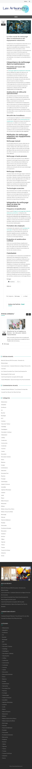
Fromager (3, 478)
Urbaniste (3, 553)
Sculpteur (3, 533)
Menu (25, 1)
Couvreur (3, 448)
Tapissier (3, 542)
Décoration (3, 454)
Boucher (3, 412)
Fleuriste (3, 476)
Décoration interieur (6, 456)
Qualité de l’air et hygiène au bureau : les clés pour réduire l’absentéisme (16, 333)
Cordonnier (3, 445)
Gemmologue (4, 481)
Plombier (3, 522)
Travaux (3, 547)
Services (3, 536)
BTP (2, 418)
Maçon (2, 498)
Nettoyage (17, 296)
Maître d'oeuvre (5, 500)
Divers (2, 459)
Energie (3, 465)
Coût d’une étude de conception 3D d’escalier (12, 376)
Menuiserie (3, 503)
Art (2, 410)
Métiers (3, 506)
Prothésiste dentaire (6, 528)
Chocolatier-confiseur (6, 432)
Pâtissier (3, 517)
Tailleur (2, 539)
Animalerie (3, 404)
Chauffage (3, 426)
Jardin (2, 495)
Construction (4, 443)
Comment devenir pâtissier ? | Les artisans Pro (12, 389)
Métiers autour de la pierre (7, 509)
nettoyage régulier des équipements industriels (19, 70)
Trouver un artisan (5, 550)
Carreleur (3, 421)
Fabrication (3, 470)
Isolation (3, 492)
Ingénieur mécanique (6, 489)
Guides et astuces (5, 484)
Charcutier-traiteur (5, 423)
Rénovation (3, 531)
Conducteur (4, 440)
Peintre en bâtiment (6, 520)
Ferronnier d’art (4, 473)
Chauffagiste (4, 429)
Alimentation (4, 402)
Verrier (2, 555)
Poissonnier (4, 525)
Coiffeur (3, 437)
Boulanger (3, 415)
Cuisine (3, 451)
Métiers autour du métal (7, 511)
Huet (26, 296)
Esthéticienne (4, 467)
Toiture (3, 544)
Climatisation (4, 434)
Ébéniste (3, 462)
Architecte (3, 407)
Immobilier (3, 487)
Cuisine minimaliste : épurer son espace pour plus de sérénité (15, 379)
